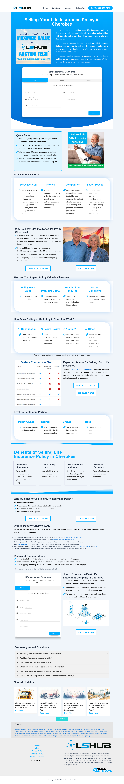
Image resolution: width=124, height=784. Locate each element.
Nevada (101, 731)
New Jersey (27, 733)
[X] (32, 760)
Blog (37, 748)
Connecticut (57, 729)
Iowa (103, 729)
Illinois (93, 729)
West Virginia (71, 736)
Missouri (81, 731)
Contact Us (37, 751)
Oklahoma (75, 733)
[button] (65, 150)
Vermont (50, 736)
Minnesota (66, 731)
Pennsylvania (89, 733)
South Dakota (25, 736)
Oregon (81, 733)
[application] (61, 8)
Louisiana (30, 731)
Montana (88, 731)
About (68, 8)
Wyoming (87, 736)
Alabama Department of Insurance (63, 540)
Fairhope (79, 546)
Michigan (59, 731)
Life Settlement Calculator (80, 369)
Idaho (88, 729)
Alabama (18, 729)
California (42, 729)
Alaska (23, 729)
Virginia (56, 736)
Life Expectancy (23, 544)
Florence (96, 546)
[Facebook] (34, 760)
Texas (40, 736)
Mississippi (74, 731)
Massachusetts (51, 731)
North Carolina (52, 733)
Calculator (80, 8)
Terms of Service (37, 757)
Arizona (29, 729)
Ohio (69, 733)
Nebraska (94, 731)
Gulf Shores (86, 546)
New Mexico (35, 733)
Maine (36, 731)
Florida (71, 729)
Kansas (17, 731)
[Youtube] (39, 760)
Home (45, 8)
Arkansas (35, 729)
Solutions (56, 8)
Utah (45, 736)
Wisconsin (80, 736)
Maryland (42, 731)
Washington (63, 736)
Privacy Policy (37, 754)
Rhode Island (98, 733)
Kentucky (23, 731)
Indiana (98, 729)
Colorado (49, 729)
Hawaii (83, 729)
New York (43, 733)
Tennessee (34, 736)
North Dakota (62, 733)
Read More (19, 711)
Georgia (77, 729)
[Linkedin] (37, 760)
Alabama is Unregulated (73, 537)
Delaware (65, 729)
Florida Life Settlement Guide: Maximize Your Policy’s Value (25, 705)
